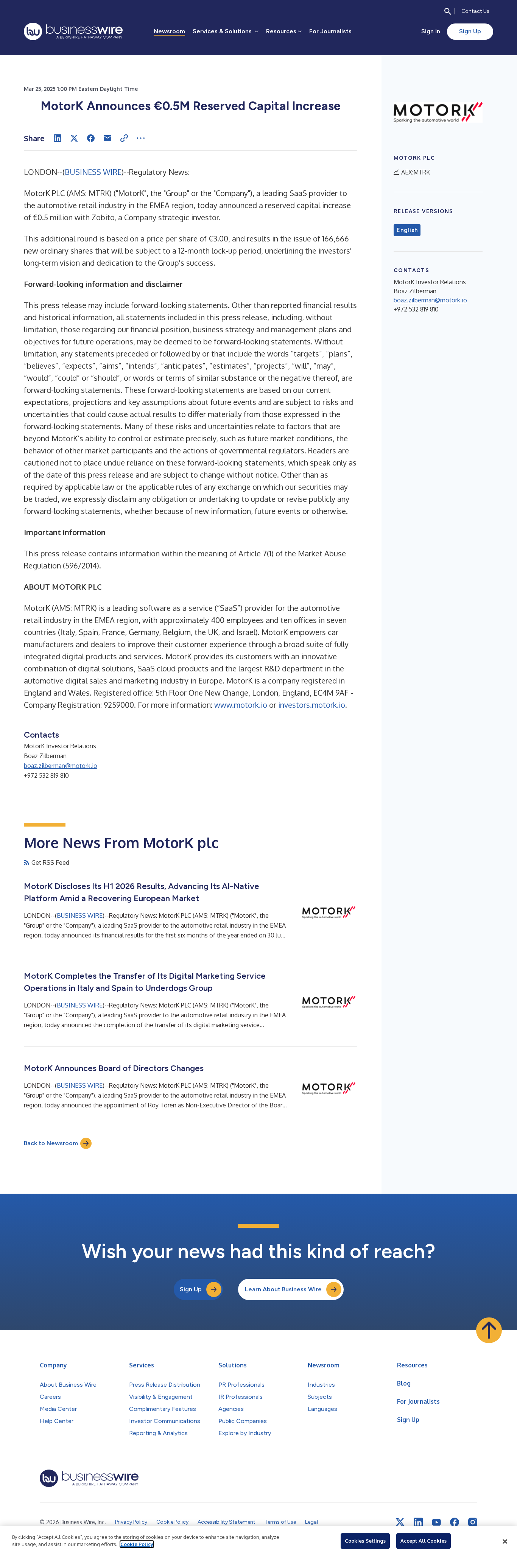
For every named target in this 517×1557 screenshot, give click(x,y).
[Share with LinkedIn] (57, 138)
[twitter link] (400, 1522)
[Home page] (73, 31)
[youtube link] (436, 1522)
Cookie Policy (136, 1544)
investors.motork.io (311, 705)
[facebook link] (454, 1522)
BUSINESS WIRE (93, 172)
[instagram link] (472, 1522)
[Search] (447, 11)
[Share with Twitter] (74, 138)
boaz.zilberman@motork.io (60, 765)
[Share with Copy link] (124, 138)
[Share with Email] (107, 138)
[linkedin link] (418, 1522)
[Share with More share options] (141, 138)
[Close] (505, 1541)
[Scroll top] (489, 1330)
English (407, 230)
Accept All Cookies (423, 1541)
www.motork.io (240, 705)
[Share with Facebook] (91, 138)
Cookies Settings (365, 1541)
